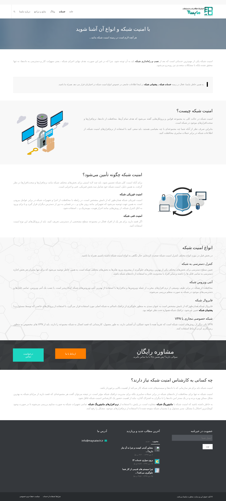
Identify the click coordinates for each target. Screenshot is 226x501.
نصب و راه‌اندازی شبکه (147, 61)
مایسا (185, 496)
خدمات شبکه (165, 84)
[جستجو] (14, 11)
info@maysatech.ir (92, 440)
